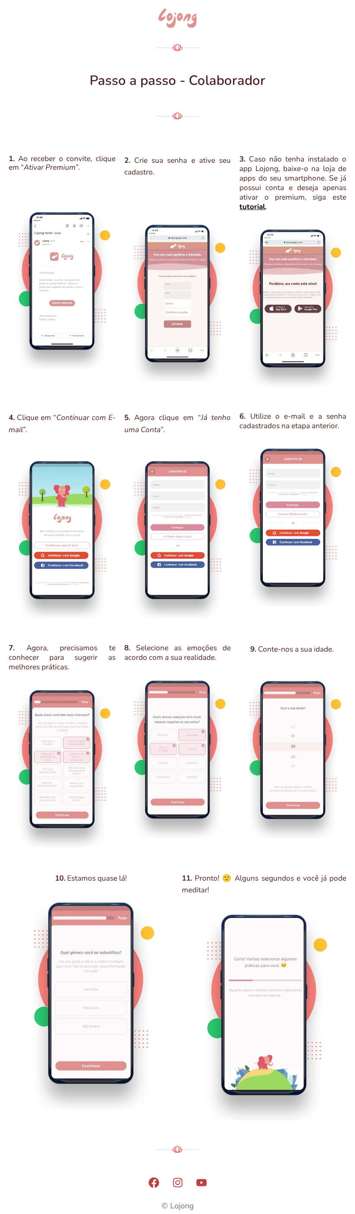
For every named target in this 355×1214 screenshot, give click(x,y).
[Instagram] (177, 1182)
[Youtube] (201, 1182)
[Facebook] (154, 1182)
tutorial (252, 207)
